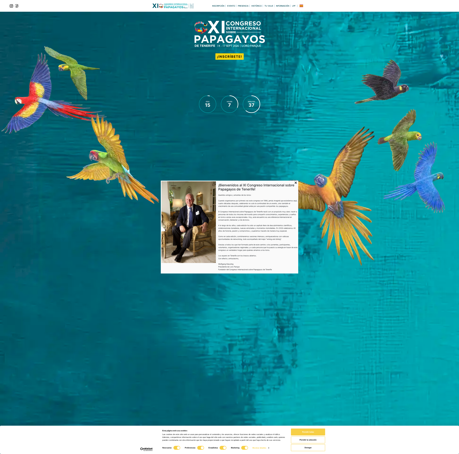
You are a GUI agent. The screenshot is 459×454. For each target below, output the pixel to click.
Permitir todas (308, 432)
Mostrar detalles (259, 448)
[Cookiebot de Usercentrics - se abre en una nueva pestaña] (146, 449)
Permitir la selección (308, 440)
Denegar (308, 448)
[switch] (200, 448)
